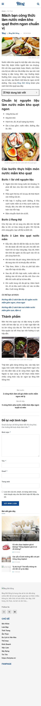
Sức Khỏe (5, 623)
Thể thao (5, 641)
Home (3, 11)
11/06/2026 (17, 572)
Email (5, 471)
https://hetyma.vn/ (9, 658)
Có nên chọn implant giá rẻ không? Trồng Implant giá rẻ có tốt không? (25, 546)
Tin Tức (5, 654)
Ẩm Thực (10, 11)
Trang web (6, 481)
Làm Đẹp (5, 627)
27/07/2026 (7, 539)
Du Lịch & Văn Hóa (9, 637)
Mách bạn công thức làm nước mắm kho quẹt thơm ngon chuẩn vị (20, 21)
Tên (4, 461)
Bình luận (6, 432)
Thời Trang (6, 630)
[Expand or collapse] (36, 92)
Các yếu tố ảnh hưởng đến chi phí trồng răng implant (26, 557)
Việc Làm (5, 647)
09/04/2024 (27, 33)
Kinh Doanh (6, 644)
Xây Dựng (5, 651)
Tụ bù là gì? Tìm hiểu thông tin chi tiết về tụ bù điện (25, 567)
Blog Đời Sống (14, 33)
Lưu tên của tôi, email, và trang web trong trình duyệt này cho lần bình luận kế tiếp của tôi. (21, 494)
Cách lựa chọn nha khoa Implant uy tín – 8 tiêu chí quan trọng (19, 534)
